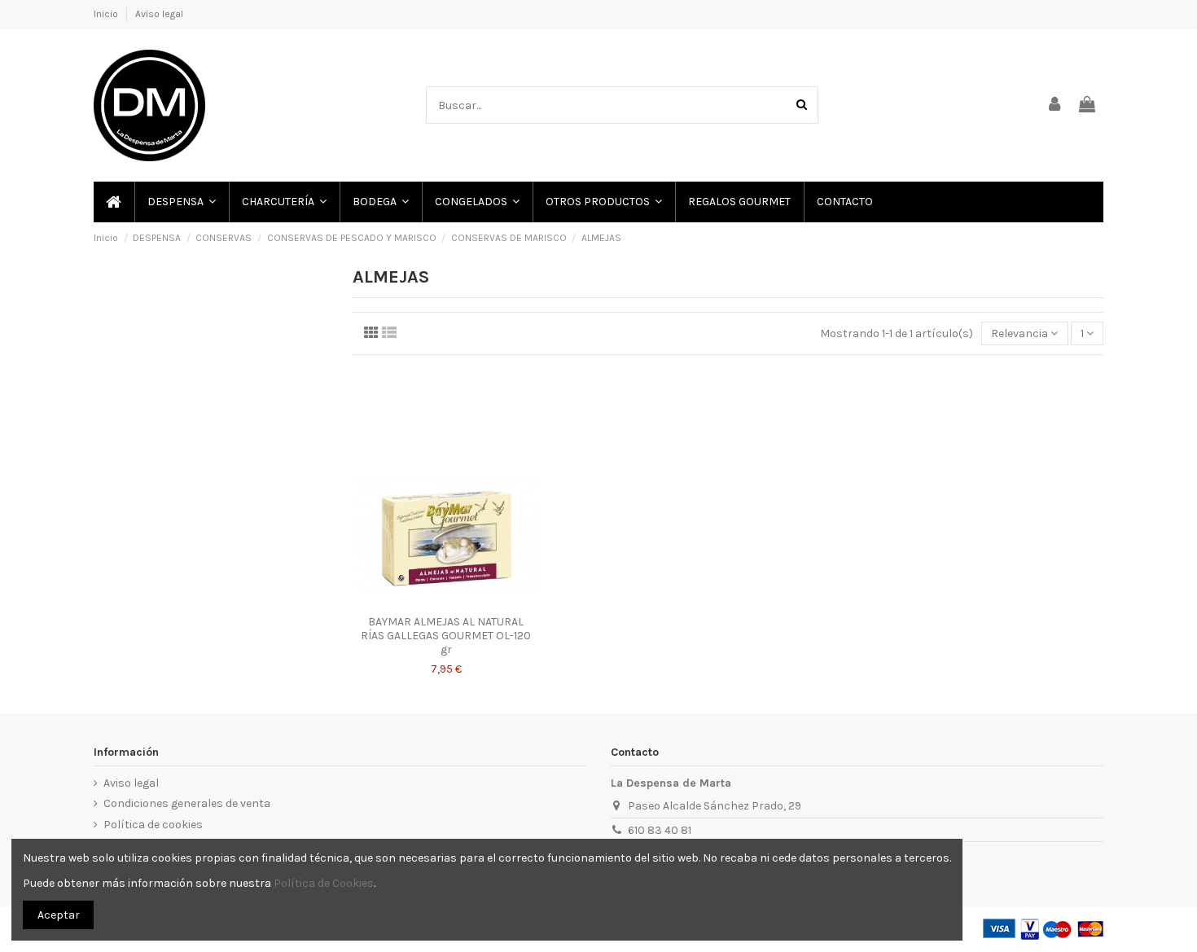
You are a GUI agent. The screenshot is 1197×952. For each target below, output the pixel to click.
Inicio (107, 14)
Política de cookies (153, 824)
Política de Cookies (324, 883)
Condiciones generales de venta (186, 803)
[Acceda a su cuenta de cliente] (1055, 105)
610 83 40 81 (659, 830)
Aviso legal (159, 14)
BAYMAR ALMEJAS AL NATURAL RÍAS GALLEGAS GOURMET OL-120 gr (446, 635)
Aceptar (58, 915)
